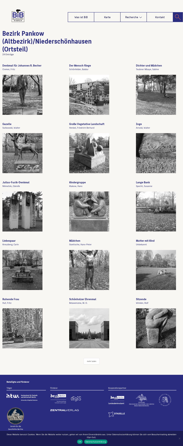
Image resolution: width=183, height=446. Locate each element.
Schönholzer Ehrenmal (82, 299)
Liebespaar (9, 240)
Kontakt (160, 17)
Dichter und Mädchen (149, 65)
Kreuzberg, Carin (10, 244)
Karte (107, 17)
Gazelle (6, 124)
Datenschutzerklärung (95, 442)
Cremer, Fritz (8, 69)
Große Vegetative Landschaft (86, 124)
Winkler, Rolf (142, 303)
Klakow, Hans (75, 186)
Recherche (131, 17)
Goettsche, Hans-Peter (80, 244)
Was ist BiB (81, 17)
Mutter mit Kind (145, 240)
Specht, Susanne (144, 186)
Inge (139, 124)
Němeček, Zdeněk (11, 186)
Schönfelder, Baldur (78, 69)
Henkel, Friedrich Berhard (81, 127)
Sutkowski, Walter (11, 127)
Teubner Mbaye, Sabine (147, 69)
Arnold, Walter (143, 127)
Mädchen (74, 240)
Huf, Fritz (6, 303)
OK (79, 442)
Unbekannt (141, 244)
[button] (140, 17)
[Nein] (179, 438)
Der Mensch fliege (80, 65)
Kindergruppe (77, 182)
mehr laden (91, 361)
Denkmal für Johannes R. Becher (21, 65)
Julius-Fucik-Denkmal (15, 182)
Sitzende (141, 299)
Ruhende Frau (10, 299)
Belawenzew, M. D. (78, 303)
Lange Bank (143, 182)
